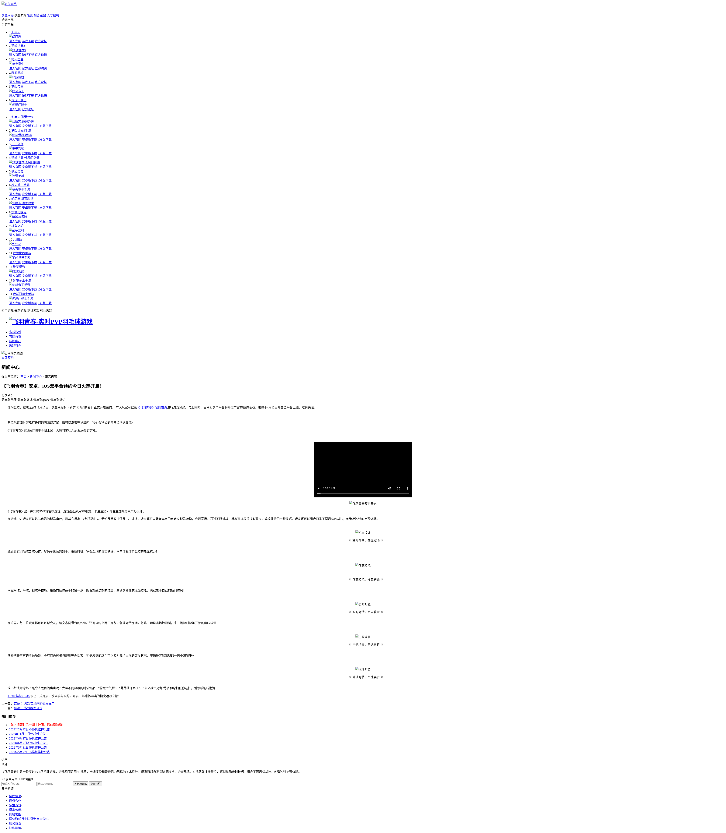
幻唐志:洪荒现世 (22, 198)
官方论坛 (41, 41)
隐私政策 (15, 828)
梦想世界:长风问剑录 (25, 157)
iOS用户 (27, 779)
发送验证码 (80, 783)
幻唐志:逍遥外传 (22, 116)
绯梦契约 (19, 266)
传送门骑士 (18, 100)
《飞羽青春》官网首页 (152, 407)
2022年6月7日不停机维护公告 (28, 743)
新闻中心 (15, 341)
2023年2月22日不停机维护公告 (29, 729)
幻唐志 (15, 32)
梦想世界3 (18, 45)
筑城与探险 (18, 212)
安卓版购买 (29, 303)
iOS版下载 (45, 126)
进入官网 (15, 41)
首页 (23, 376)
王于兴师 (17, 144)
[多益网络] (9, 4)
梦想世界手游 (22, 253)
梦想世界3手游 (21, 130)
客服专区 (33, 15)
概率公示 (15, 809)
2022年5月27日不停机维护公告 (29, 752)
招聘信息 (15, 796)
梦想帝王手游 (22, 280)
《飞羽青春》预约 (19, 696)
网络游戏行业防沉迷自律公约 (28, 819)
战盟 (43, 15)
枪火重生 (17, 59)
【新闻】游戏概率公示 (28, 708)
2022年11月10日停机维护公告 (28, 734)
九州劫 (17, 239)
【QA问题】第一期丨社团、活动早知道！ (37, 724)
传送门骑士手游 (23, 294)
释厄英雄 (17, 73)
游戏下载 (28, 41)
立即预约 (8, 357)
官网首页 (15, 336)
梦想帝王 (17, 86)
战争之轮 (17, 226)
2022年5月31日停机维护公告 (28, 747)
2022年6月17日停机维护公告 (28, 738)
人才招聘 (53, 15)
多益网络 (8, 15)
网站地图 (15, 814)
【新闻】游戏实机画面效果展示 (34, 703)
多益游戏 (15, 332)
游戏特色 (15, 345)
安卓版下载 (29, 126)
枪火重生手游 (20, 185)
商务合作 (15, 800)
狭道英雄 (17, 171)
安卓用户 (11, 779)
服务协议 (15, 823)
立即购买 (41, 68)
